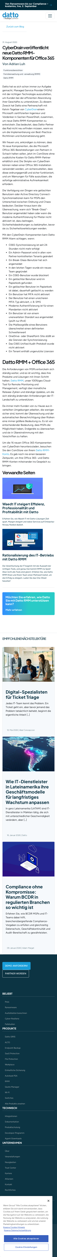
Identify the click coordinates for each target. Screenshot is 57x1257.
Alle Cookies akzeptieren (26, 1238)
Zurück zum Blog (15, 26)
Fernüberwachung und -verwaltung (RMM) (21, 74)
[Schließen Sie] (48, 1200)
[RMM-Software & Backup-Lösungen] (10, 15)
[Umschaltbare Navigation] (50, 16)
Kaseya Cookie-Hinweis (14, 1227)
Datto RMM (8, 78)
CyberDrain (31, 109)
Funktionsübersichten (13, 70)
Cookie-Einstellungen (26, 1247)
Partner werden (15, 973)
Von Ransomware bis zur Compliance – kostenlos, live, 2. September (26, 5)
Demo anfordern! (16, 965)
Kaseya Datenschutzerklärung (17, 1230)
